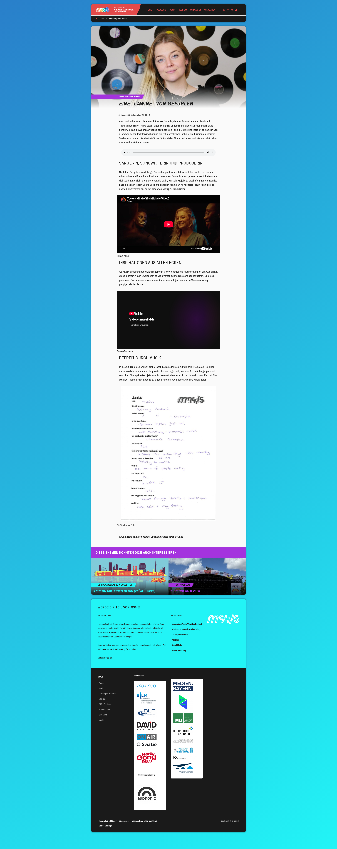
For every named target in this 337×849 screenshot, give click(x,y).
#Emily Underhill (152, 536)
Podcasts (161, 10)
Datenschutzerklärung (108, 821)
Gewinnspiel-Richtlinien (107, 694)
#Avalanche (125, 536)
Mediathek (210, 10)
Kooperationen (104, 709)
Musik (172, 10)
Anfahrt (101, 720)
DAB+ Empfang (105, 704)
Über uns (183, 10)
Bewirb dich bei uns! (105, 658)
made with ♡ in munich (230, 821)
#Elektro (137, 536)
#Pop (172, 536)
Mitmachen (196, 10)
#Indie (164, 536)
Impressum (125, 821)
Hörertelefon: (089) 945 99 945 (145, 821)
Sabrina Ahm (136, 115)
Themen (149, 10)
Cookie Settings (105, 826)
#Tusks (179, 536)
